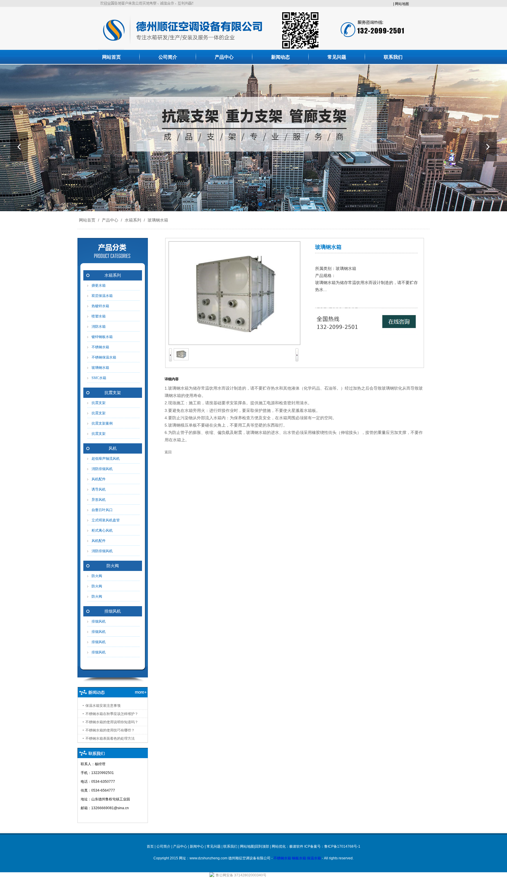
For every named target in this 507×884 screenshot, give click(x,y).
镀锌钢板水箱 (102, 337)
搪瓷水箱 (99, 285)
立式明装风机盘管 (106, 520)
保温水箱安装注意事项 (103, 706)
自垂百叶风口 (102, 510)
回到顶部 (262, 846)
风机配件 (99, 479)
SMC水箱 (99, 378)
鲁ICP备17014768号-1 (342, 846)
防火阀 (113, 566)
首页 (150, 846)
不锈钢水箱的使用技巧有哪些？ (110, 730)
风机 (113, 448)
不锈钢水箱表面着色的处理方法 (110, 738)
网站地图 (402, 4)
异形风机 (99, 500)
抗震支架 (112, 393)
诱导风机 (99, 489)
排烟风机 (112, 611)
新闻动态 (280, 57)
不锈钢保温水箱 (104, 357)
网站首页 (111, 57)
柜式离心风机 (102, 530)
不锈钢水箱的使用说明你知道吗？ (111, 722)
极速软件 (296, 846)
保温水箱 (314, 858)
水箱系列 (133, 220)
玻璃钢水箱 (157, 220)
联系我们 (393, 57)
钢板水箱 (299, 858)
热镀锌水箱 (100, 306)
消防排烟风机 (102, 469)
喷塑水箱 (99, 316)
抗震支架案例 (102, 423)
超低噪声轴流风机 (106, 459)
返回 (168, 452)
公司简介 (167, 57)
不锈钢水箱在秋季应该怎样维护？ (111, 714)
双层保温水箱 (102, 296)
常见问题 (336, 57)
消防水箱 (99, 326)
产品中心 (224, 57)
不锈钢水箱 (100, 347)
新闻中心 (197, 846)
